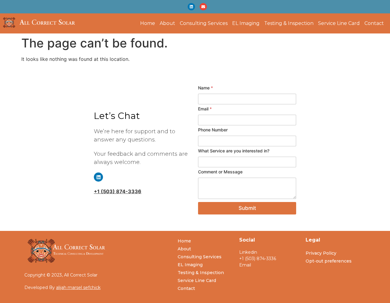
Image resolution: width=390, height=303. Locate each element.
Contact (374, 23)
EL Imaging (246, 23)
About (167, 23)
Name (205, 87)
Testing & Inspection (289, 23)
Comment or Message (220, 171)
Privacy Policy (321, 253)
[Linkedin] (191, 6)
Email (205, 108)
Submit (247, 208)
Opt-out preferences (329, 261)
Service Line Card (339, 23)
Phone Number (213, 129)
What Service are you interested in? (233, 150)
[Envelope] (203, 6)
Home (147, 23)
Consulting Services (204, 23)
